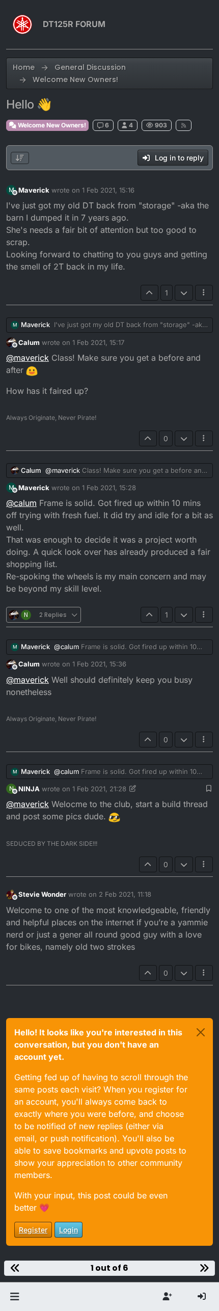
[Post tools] (204, 293)
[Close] (200, 1032)
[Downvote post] (184, 293)
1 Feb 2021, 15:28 (109, 488)
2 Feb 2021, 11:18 (125, 894)
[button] (14, 1297)
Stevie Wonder (42, 894)
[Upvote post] (150, 293)
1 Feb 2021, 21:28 (99, 789)
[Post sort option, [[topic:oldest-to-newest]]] (20, 158)
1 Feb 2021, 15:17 (98, 342)
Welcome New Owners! (51, 125)
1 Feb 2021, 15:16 (108, 190)
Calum (29, 342)
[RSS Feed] (183, 125)
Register (33, 1229)
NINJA (29, 789)
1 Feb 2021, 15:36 (99, 664)
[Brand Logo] (22, 24)
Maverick (33, 190)
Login (68, 1229)
